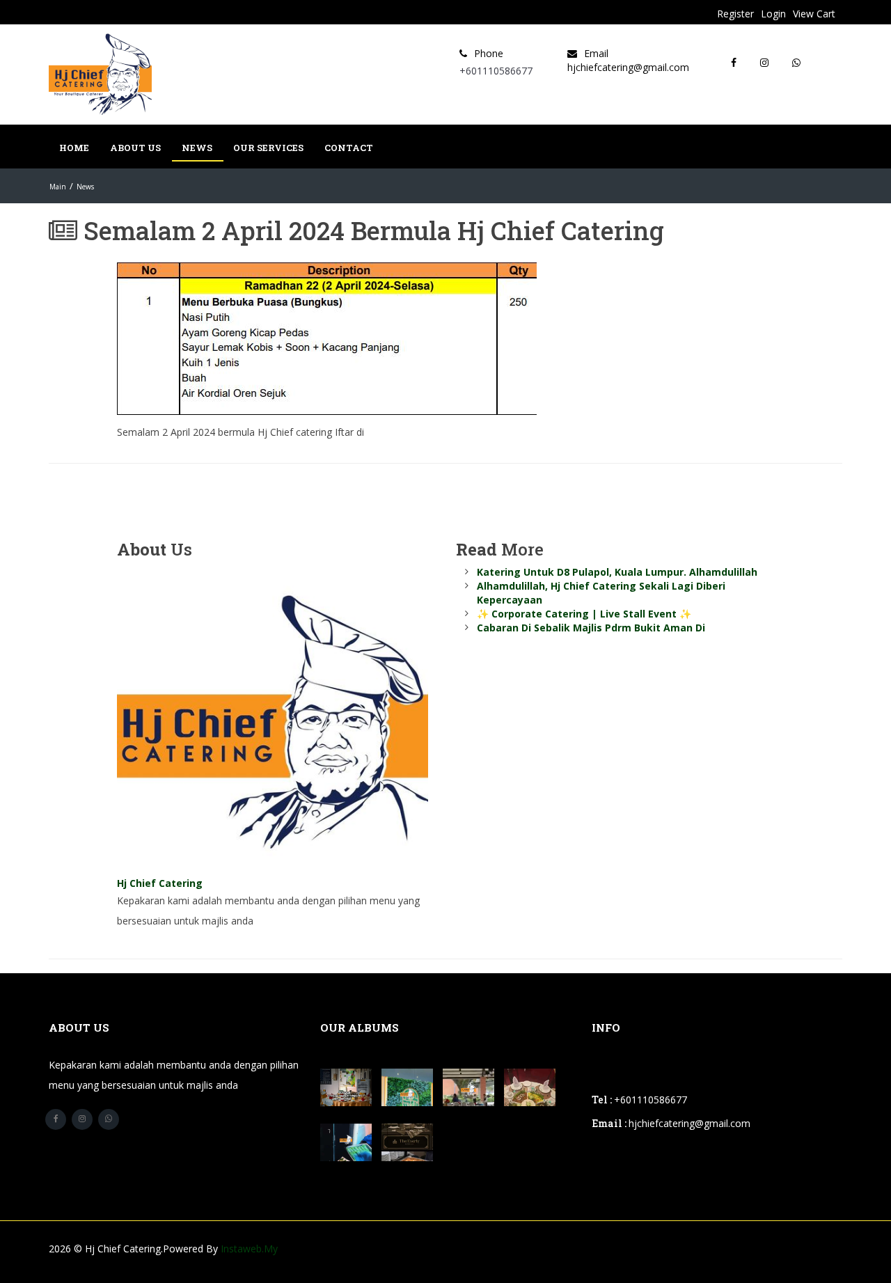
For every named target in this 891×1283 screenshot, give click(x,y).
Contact (348, 147)
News (197, 147)
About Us (135, 147)
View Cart (814, 13)
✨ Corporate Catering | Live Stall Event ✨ (584, 613)
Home (74, 147)
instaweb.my (249, 1248)
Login (773, 13)
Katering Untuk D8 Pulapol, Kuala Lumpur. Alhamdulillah (617, 571)
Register (735, 13)
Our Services (268, 147)
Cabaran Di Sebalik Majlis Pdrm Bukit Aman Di (591, 627)
